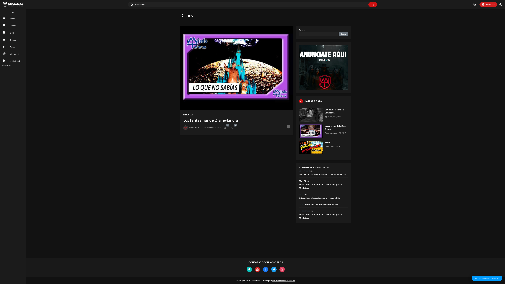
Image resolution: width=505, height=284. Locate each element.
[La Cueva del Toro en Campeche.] (311, 114)
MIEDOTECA (194, 127)
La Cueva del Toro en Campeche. (334, 111)
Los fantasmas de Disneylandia (210, 120)
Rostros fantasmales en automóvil (322, 204)
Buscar (302, 30)
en (212, 127)
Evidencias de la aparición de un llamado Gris (319, 198)
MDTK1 (302, 181)
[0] (225, 127)
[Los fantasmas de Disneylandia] (236, 68)
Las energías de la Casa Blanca (335, 127)
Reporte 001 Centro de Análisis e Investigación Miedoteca (320, 186)
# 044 (327, 142)
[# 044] (311, 147)
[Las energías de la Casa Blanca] (311, 131)
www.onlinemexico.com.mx (283, 280)
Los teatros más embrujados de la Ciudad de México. (323, 174)
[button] (487, 278)
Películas (188, 115)
